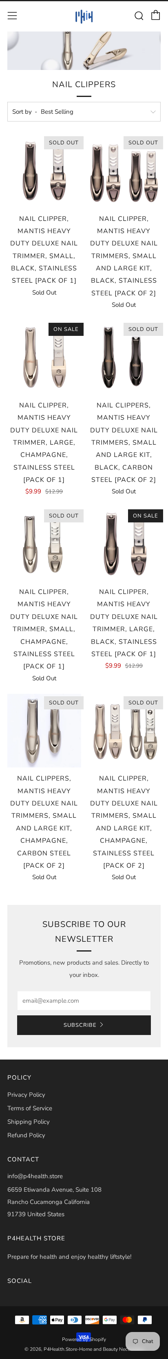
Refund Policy (26, 1135)
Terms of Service (29, 1108)
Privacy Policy (26, 1095)
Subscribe (80, 1025)
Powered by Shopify (84, 1339)
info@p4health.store (35, 1176)
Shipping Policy (28, 1122)
